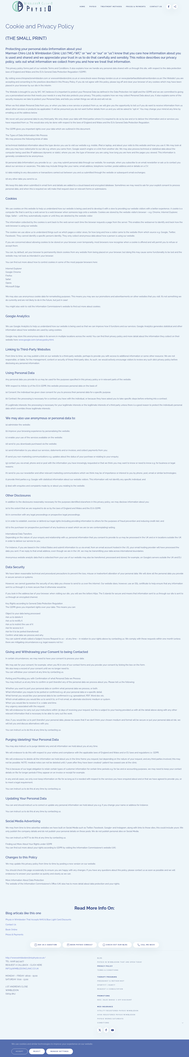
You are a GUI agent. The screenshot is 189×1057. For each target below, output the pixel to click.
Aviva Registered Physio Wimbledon (116, 1015)
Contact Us (11, 924)
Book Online (11, 929)
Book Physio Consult (81, 945)
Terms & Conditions (107, 970)
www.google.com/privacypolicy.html (36, 340)
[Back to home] (32, 6)
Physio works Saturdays (110, 1019)
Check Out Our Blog (116, 945)
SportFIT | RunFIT (106, 985)
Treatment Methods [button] (111, 6)
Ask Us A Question (47, 945)
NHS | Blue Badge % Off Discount (114, 1000)
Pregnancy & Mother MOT (110, 981)
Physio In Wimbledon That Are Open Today (119, 962)
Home (82, 6)
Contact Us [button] (156, 6)
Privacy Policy (105, 966)
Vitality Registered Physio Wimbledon (117, 1011)
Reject (37, 1051)
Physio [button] (92, 6)
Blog (99, 958)
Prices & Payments (136, 6)
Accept (19, 1051)
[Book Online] (175, 6)
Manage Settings (60, 1051)
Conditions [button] (103, 1023)
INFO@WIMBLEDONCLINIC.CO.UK (22, 968)
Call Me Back (148, 945)
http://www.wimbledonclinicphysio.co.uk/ (26, 958)
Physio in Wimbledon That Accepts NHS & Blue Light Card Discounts (38, 919)
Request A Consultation (110, 989)
